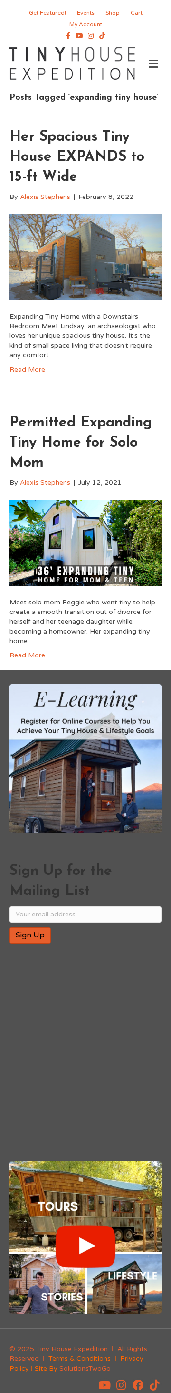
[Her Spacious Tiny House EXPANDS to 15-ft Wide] (86, 256)
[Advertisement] (85, 1053)
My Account (85, 24)
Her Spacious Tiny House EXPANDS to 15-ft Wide (77, 157)
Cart (136, 13)
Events (86, 13)
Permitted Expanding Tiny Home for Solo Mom (81, 443)
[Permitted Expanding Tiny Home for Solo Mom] (86, 542)
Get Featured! (47, 13)
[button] (104, 1385)
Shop (112, 13)
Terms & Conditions (79, 1358)
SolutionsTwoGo (85, 1368)
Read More (27, 369)
